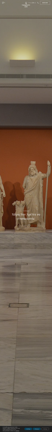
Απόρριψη (37, 429)
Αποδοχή (28, 429)
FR (29, 2)
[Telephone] (38, 2)
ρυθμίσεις (17, 430)
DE (35, 2)
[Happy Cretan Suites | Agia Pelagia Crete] (26, 4)
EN (31, 2)
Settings (45, 429)
